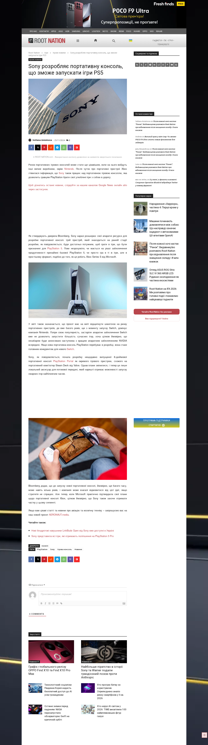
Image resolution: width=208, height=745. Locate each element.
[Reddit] (159, 65)
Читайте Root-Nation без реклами (157, 311)
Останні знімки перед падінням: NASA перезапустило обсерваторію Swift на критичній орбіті (56, 713)
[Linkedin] (154, 65)
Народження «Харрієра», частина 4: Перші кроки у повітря (163, 207)
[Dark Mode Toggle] (204, 735)
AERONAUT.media (59, 514)
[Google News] (176, 65)
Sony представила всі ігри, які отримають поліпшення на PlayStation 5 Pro (72, 536)
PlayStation (42, 549)
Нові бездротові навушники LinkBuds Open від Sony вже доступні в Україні (72, 530)
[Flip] (77, 147)
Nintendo (69, 168)
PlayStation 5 (54, 248)
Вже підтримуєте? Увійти (156, 318)
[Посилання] (61, 603)
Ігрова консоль (64, 549)
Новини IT (34, 661)
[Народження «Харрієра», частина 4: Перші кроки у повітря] (140, 209)
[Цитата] (57, 603)
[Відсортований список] (49, 603)
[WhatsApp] (64, 147)
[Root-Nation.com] (46, 40)
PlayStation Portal (63, 361)
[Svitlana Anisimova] (30, 140)
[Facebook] (31, 147)
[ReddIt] (51, 147)
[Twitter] (142, 65)
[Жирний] (41, 603)
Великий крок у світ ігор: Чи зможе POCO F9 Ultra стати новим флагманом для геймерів (155, 139)
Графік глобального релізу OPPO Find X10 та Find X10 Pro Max (49, 670)
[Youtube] (172, 65)
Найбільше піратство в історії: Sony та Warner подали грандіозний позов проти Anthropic (102, 672)
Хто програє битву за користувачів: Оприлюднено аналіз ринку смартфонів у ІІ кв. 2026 (110, 691)
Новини (78, 549)
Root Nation (34, 52)
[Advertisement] (77, 212)
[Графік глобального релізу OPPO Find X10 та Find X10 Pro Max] (51, 651)
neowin (45, 545)
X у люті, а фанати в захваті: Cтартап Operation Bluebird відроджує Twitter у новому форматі (156, 182)
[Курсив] (45, 603)
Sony (61, 173)
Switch (70, 349)
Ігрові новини (59, 52)
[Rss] (137, 65)
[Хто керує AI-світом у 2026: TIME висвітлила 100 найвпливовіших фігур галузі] (88, 709)
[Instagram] (163, 65)
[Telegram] (57, 147)
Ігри (46, 52)
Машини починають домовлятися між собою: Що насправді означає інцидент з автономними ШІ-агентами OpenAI (164, 228)
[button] (114, 41)
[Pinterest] (44, 147)
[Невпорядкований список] (53, 603)
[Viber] (70, 147)
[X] (38, 147)
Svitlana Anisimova (42, 140)
